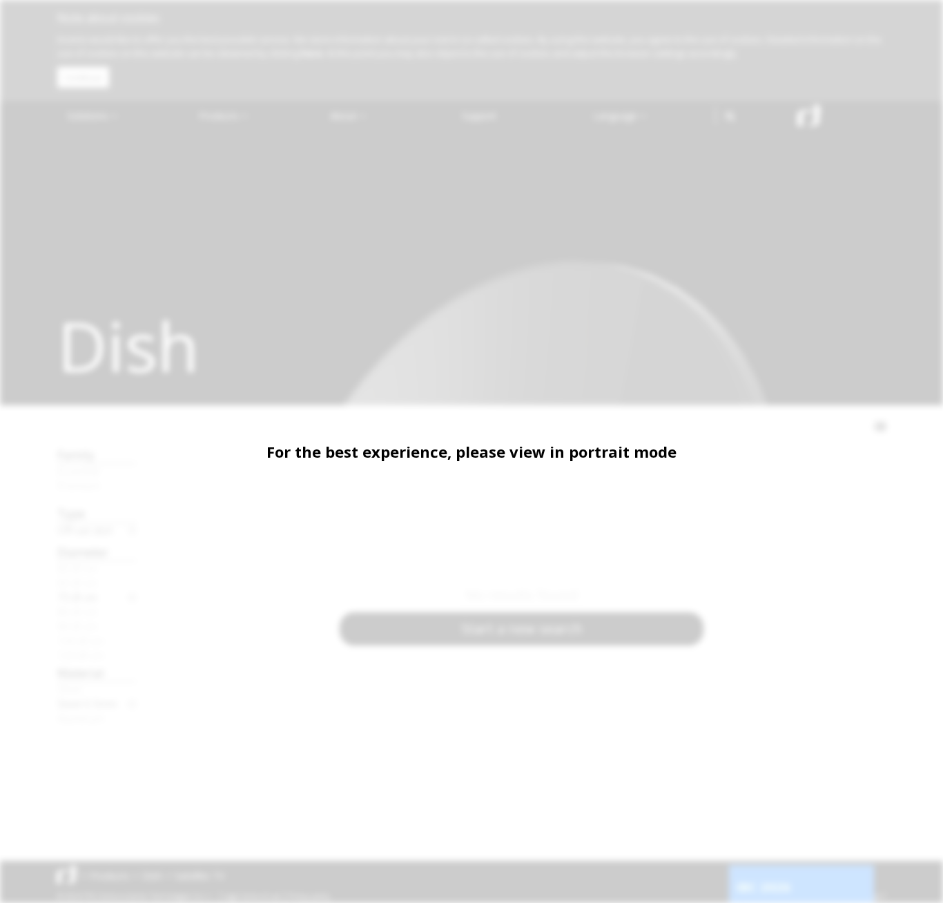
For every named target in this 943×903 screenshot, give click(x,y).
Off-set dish (85, 530)
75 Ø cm (77, 597)
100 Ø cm (80, 641)
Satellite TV (199, 875)
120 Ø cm (80, 655)
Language (616, 115)
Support (479, 115)
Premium (78, 485)
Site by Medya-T (860, 896)
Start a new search (522, 628)
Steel (69, 689)
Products (220, 115)
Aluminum (80, 718)
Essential (78, 471)
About (345, 115)
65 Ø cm (77, 583)
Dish (152, 875)
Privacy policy (309, 896)
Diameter (82, 552)
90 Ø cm (77, 626)
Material (80, 673)
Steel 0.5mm (87, 703)
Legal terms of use (252, 896)
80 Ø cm (77, 612)
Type (71, 513)
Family (76, 455)
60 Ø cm (77, 568)
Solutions (89, 115)
